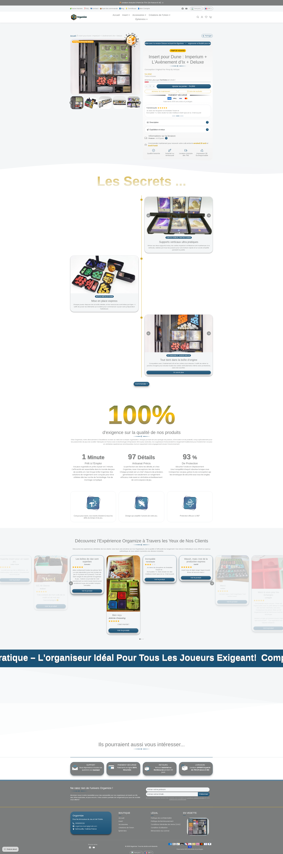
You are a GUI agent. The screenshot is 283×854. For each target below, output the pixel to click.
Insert (121, 821)
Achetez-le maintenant (161, 91)
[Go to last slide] (71, 102)
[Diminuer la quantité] (147, 86)
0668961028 (80, 823)
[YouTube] (186, 9)
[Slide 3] (181, 116)
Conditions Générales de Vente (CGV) (165, 824)
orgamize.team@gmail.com (86, 826)
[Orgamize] (78, 16)
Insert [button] (125, 15)
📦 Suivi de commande (109, 8)
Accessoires (123, 824)
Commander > (141, 384)
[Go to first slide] (209, 216)
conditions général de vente (196, 798)
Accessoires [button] (138, 15)
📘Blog (122, 8)
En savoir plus (179, 372)
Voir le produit (51, 591)
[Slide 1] (173, 116)
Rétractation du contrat (160, 831)
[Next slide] (139, 102)
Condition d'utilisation (159, 828)
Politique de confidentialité (161, 818)
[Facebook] (183, 9)
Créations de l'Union (126, 828)
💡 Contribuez (131, 8)
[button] (198, 17)
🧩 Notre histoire (76, 8)
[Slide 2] (177, 116)
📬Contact (94, 8)
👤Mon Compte (144, 8)
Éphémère (123, 831)
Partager (208, 36)
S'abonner (203, 794)
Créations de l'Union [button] (158, 15)
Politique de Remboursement (162, 821)
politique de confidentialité (177, 799)
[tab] (177, 232)
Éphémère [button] (140, 19)
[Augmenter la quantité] (154, 86)
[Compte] (202, 17)
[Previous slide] (148, 216)
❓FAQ (86, 8)
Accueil (116, 15)
